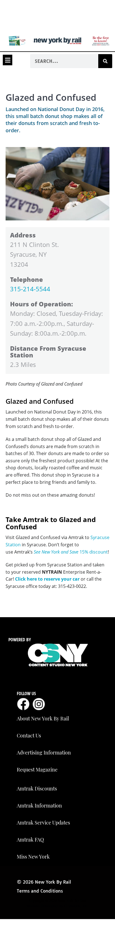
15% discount (71, 552)
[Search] (105, 61)
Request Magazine (37, 769)
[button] (7, 60)
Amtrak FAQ (30, 839)
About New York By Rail (43, 718)
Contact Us (29, 735)
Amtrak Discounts (37, 788)
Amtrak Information (39, 805)
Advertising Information (44, 752)
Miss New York (33, 856)
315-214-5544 (30, 289)
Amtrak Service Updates (43, 822)
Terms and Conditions (40, 891)
